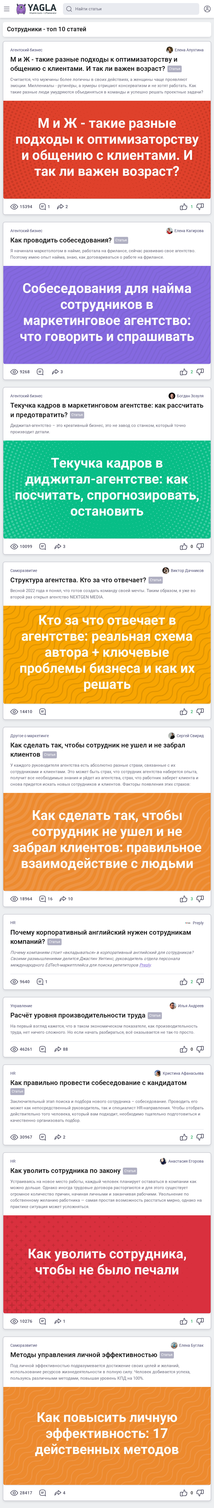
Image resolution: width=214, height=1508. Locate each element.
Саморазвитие (23, 570)
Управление (21, 1006)
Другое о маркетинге (29, 735)
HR (13, 922)
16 (50, 898)
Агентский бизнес (26, 50)
